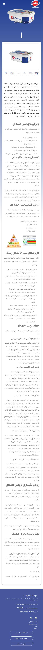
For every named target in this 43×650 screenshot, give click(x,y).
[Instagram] (31, 617)
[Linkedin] (36, 617)
